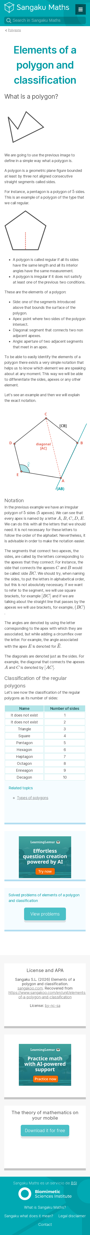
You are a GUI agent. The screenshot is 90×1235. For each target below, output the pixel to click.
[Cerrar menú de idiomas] (80, 9)
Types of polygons (32, 798)
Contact (45, 1224)
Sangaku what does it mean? (28, 1216)
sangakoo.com (30, 988)
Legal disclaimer (72, 1216)
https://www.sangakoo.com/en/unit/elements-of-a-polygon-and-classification (47, 994)
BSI (74, 1183)
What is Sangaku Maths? (45, 1207)
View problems (45, 914)
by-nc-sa (52, 1005)
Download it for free (45, 1130)
